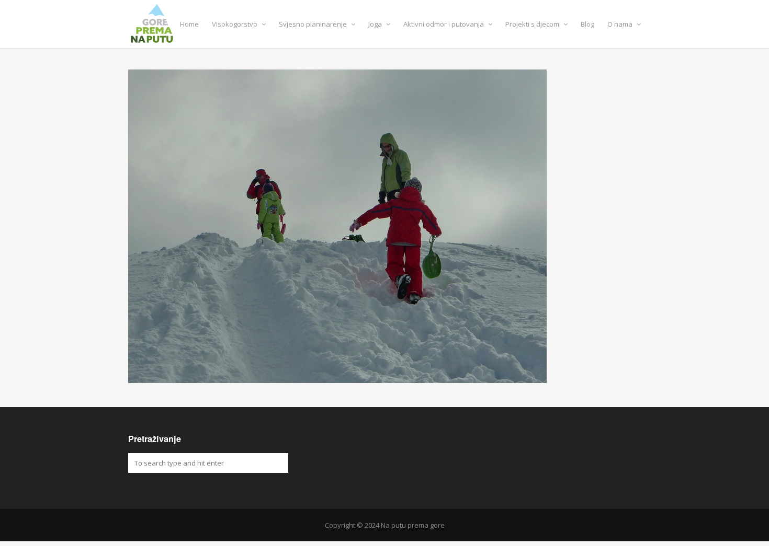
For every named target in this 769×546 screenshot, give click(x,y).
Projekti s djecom (533, 24)
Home (189, 24)
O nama (620, 24)
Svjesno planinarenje (313, 24)
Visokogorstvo (235, 24)
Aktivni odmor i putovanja (444, 24)
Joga (375, 24)
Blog (587, 24)
